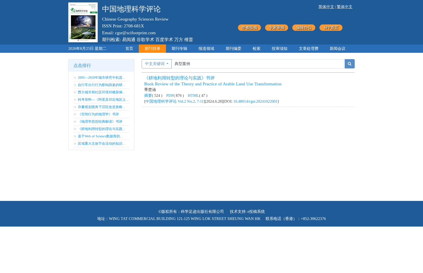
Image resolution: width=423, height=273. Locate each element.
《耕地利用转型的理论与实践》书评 (179, 78)
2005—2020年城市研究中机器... (101, 77)
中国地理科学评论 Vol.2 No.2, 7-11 (174, 101)
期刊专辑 (179, 48)
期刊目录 (152, 48)
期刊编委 (233, 48)
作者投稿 (249, 27)
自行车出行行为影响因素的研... (101, 85)
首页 (129, 48)
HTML (193, 95)
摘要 (148, 95)
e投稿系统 (256, 211)
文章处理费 (308, 48)
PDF (170, 95)
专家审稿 (276, 27)
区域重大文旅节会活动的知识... (101, 143)
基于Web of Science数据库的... (100, 136)
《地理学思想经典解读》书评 (100, 121)
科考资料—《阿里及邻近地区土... (103, 99)
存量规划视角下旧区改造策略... (101, 107)
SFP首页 (331, 27)
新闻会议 (337, 48)
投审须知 (279, 48)
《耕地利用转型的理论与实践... (101, 129)
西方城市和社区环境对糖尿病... (101, 92)
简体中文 (326, 7)
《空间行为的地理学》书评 (98, 114)
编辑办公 (304, 27)
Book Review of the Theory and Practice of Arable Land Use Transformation (213, 83)
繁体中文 (344, 7)
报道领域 (206, 48)
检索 (256, 48)
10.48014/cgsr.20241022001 (255, 101)
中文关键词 (155, 64)
